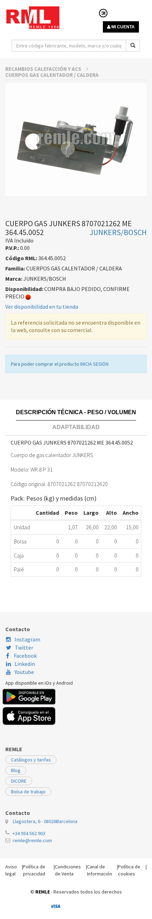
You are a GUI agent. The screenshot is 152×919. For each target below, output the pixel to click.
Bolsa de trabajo (28, 791)
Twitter (24, 647)
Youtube (24, 671)
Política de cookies (129, 870)
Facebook (25, 655)
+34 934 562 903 (28, 833)
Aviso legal (11, 870)
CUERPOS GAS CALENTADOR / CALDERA (52, 75)
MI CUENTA (122, 26)
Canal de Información (99, 870)
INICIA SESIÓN (94, 364)
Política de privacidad (34, 870)
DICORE (19, 781)
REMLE (42, 892)
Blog (16, 770)
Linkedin (24, 663)
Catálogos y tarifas (31, 760)
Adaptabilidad (76, 427)
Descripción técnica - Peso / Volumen (76, 412)
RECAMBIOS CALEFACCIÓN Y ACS (43, 68)
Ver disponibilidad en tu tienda (41, 306)
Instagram (27, 639)
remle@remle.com (32, 840)
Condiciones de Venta (68, 870)
